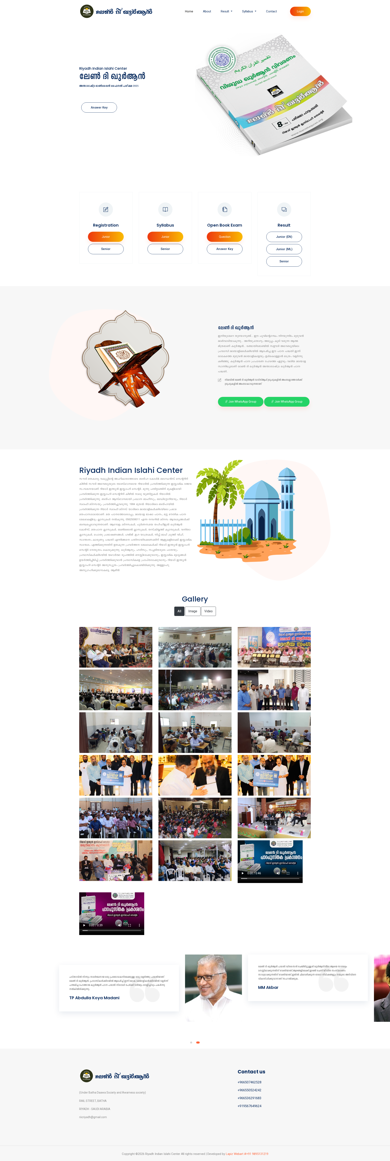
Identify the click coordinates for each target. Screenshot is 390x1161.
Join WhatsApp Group (242, 401)
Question (225, 236)
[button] (191, 1043)
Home (189, 11)
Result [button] (225, 11)
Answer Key (99, 107)
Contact (271, 11)
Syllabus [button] (248, 11)
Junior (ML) (284, 249)
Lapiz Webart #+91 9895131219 (247, 1154)
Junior (106, 236)
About (207, 11)
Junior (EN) (284, 237)
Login (300, 11)
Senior (105, 249)
